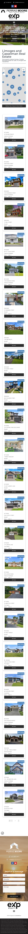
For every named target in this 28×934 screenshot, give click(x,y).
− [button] (4, 71)
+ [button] (4, 69)
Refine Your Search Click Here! (14, 106)
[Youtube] (15, 6)
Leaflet (24, 102)
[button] (14, 22)
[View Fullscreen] (4, 74)
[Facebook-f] (12, 6)
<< (9, 820)
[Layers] (23, 69)
